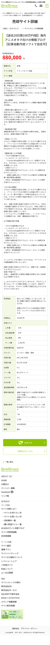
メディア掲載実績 (9, 601)
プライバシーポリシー (29, 628)
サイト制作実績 (8, 605)
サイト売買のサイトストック (11, 13)
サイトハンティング (10, 553)
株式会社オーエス (9, 590)
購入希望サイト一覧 (13, 524)
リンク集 (5, 495)
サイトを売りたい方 (13, 512)
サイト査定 (6, 545)
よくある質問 (7, 572)
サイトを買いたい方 (13, 516)
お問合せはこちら (25, 451)
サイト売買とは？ (9, 508)
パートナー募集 (8, 488)
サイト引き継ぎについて (12, 557)
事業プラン (6, 549)
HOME (4, 480)
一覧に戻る (9, 462)
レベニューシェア (9, 561)
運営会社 (15, 628)
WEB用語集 (6, 535)
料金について (7, 568)
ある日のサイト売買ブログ (13, 528)
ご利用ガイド (7, 564)
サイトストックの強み (11, 582)
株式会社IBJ (6, 586)
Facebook (5, 491)
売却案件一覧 (10, 520)
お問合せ (5, 484)
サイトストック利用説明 (34, 28)
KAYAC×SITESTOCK (10, 597)
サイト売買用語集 (9, 532)
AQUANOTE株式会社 (10, 593)
